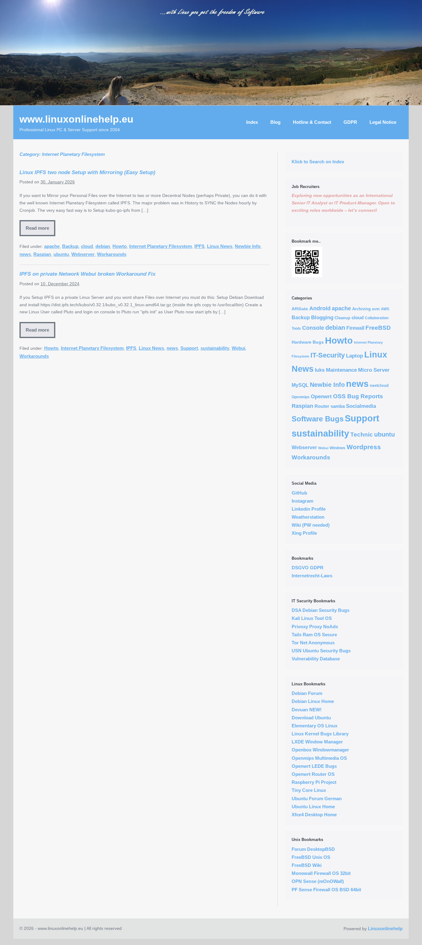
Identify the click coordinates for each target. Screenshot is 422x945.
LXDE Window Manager (317, 741)
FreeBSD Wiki (307, 865)
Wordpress (364, 447)
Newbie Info (247, 246)
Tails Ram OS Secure (314, 634)
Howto (119, 246)
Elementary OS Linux (314, 725)
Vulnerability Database (316, 658)
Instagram (302, 501)
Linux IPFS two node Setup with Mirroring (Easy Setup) (87, 172)
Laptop (354, 356)
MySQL (300, 385)
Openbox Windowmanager (320, 749)
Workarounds (111, 254)
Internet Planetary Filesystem (160, 246)
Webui (238, 348)
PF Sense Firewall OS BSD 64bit (326, 889)
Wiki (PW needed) (311, 525)
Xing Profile (304, 533)
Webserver (83, 254)
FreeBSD (378, 327)
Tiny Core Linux (309, 790)
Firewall (355, 328)
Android (320, 308)
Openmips (301, 397)
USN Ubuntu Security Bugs (321, 650)
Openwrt (321, 396)
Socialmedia (361, 406)
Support (189, 348)
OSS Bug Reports (358, 396)
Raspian (42, 254)
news (25, 254)
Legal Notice (382, 122)
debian (102, 246)
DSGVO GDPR (307, 567)
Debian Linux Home (313, 701)
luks (320, 370)
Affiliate (300, 308)
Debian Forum (307, 693)
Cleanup (342, 318)
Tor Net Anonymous (313, 642)
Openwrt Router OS (313, 774)
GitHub (299, 492)
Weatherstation (308, 517)
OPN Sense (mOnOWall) (318, 881)
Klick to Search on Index (318, 161)
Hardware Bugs (308, 342)
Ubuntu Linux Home (313, 806)
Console (313, 328)
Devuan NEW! (307, 709)
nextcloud (379, 385)
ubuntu (61, 254)
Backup (70, 246)
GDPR (350, 122)
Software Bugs (318, 419)
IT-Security (327, 355)
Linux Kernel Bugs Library (320, 733)
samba (338, 406)
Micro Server (374, 370)
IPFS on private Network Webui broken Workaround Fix (87, 274)
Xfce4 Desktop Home (314, 814)
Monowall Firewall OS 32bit (321, 873)
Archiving (361, 309)
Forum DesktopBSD (313, 849)
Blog (275, 122)
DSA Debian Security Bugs (320, 610)
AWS (385, 309)
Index (252, 122)
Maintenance (341, 370)
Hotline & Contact (312, 122)
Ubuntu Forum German (317, 798)
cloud (87, 246)
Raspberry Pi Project (314, 782)
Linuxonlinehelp (385, 928)
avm (376, 309)
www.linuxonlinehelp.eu (76, 119)
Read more (37, 228)
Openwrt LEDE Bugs (314, 766)
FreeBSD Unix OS (311, 857)
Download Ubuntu (311, 717)
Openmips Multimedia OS (319, 758)
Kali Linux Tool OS (312, 618)
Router (321, 406)
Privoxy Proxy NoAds (315, 626)
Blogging (322, 317)
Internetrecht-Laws (312, 575)
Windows (337, 448)
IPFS (199, 246)
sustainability (214, 348)
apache (52, 246)
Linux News (219, 246)
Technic (361, 434)
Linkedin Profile (309, 509)
